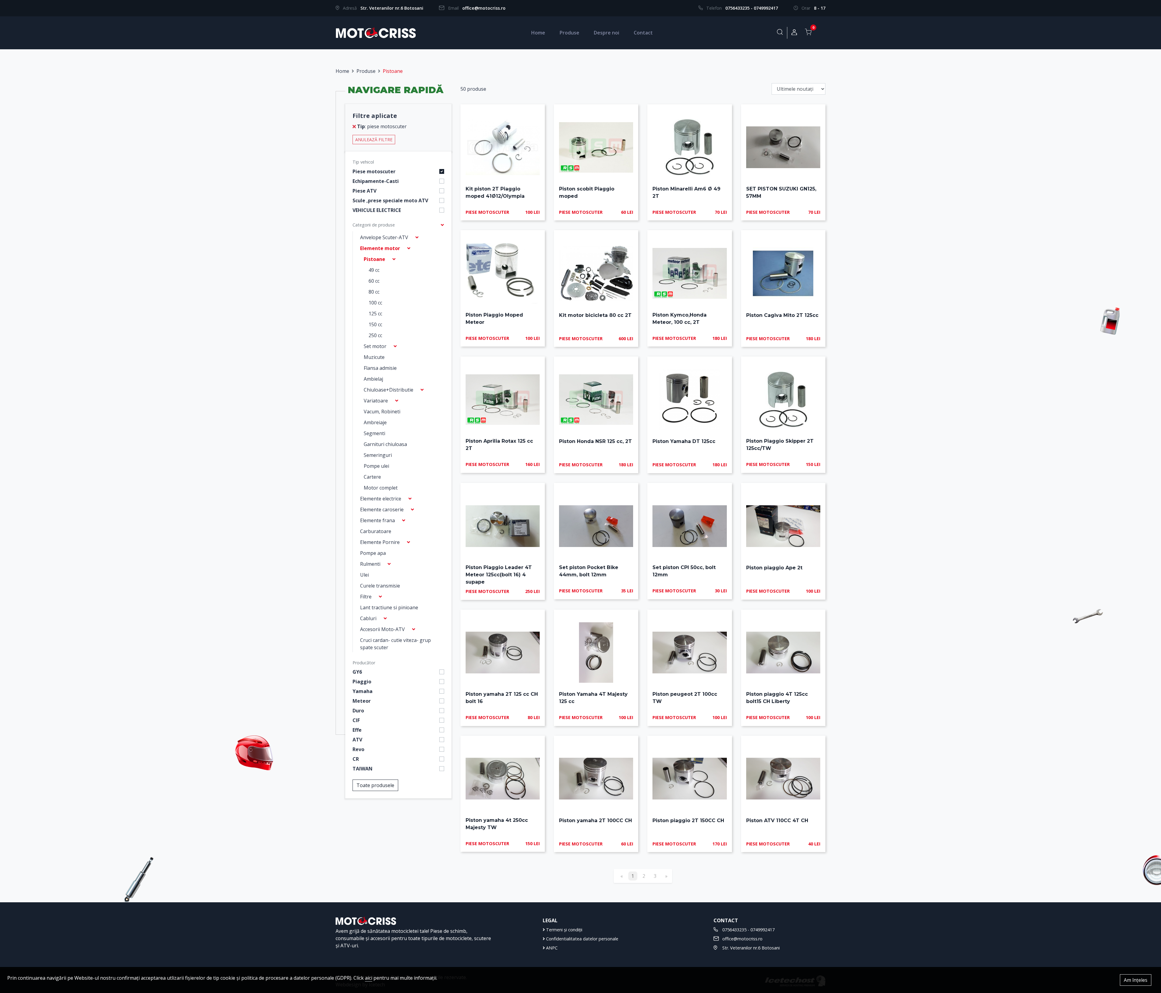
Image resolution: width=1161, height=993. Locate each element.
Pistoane (374, 259)
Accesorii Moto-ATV (382, 629)
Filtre (366, 596)
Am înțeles (1135, 980)
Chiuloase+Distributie (388, 389)
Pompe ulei (376, 466)
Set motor (375, 346)
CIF (356, 720)
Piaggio (362, 681)
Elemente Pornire (380, 542)
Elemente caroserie (382, 509)
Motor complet (381, 487)
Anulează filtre (373, 139)
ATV (357, 739)
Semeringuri (378, 455)
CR (356, 759)
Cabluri (368, 618)
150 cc (375, 324)
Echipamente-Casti (376, 181)
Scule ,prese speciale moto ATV (390, 200)
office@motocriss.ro (484, 8)
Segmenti (374, 433)
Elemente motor (380, 248)
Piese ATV (364, 190)
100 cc (375, 302)
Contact (643, 32)
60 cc (374, 281)
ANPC (551, 948)
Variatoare (376, 400)
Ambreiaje (375, 422)
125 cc (375, 313)
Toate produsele (375, 785)
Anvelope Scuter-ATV (384, 237)
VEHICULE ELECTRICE (377, 210)
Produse (569, 32)
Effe (357, 730)
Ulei (364, 574)
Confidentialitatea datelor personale (581, 939)
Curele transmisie (380, 585)
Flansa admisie (380, 368)
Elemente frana (377, 520)
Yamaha (362, 691)
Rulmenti (370, 564)
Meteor (362, 701)
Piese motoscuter (374, 171)
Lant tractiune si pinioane (389, 607)
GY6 (357, 672)
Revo (358, 749)
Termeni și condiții (563, 930)
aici (368, 978)
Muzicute (374, 357)
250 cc (375, 335)
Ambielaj (373, 379)
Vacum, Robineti (382, 411)
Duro (358, 710)
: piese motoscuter (382, 126)
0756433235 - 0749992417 (751, 8)
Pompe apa (373, 553)
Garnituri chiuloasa (385, 444)
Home (538, 32)
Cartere (372, 477)
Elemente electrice (380, 498)
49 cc (374, 270)
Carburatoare (375, 531)
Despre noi (606, 32)
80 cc (374, 291)
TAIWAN (362, 768)
